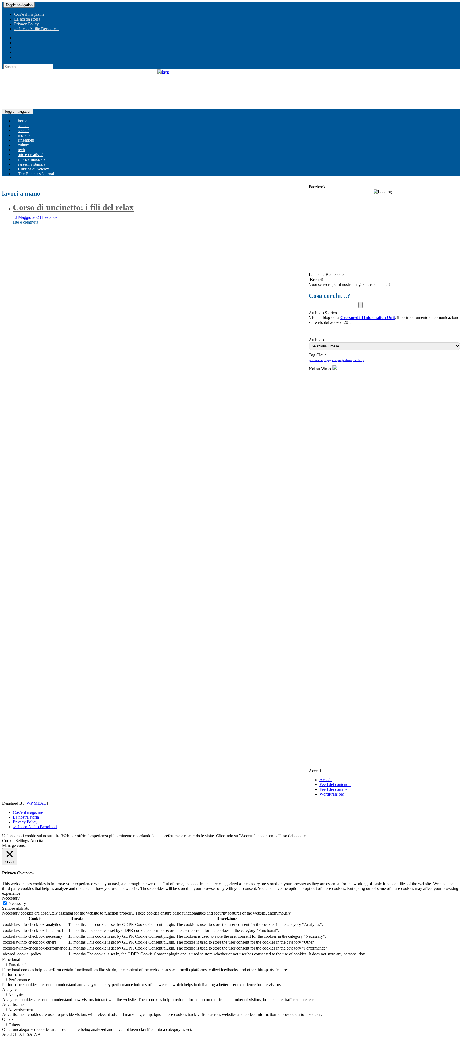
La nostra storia (27, 19)
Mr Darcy (358, 360)
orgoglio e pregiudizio (338, 360)
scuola (23, 125)
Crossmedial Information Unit (367, 317)
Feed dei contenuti (335, 784)
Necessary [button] (11, 898)
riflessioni (26, 140)
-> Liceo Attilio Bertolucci (36, 28)
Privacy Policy (26, 24)
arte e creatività (30, 154)
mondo (24, 135)
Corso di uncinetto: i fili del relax (73, 207)
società (23, 130)
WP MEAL (36, 803)
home (22, 121)
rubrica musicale (31, 159)
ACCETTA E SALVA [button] (21, 1034)
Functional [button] (11, 959)
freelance (49, 217)
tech (21, 149)
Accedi (325, 779)
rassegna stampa (31, 164)
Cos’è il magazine (29, 14)
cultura (23, 145)
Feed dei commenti (335, 789)
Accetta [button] (36, 840)
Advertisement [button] (14, 1004)
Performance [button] (13, 974)
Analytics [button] (10, 989)
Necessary (17, 903)
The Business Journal (36, 174)
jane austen (316, 360)
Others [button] (7, 1019)
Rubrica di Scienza (34, 169)
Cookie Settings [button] (15, 840)
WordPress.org (331, 794)
